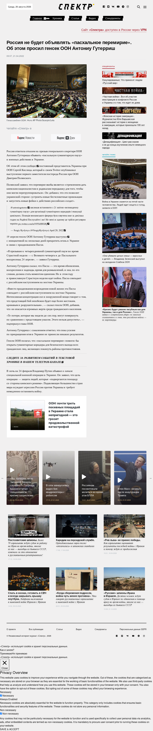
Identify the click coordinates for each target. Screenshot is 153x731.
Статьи (75, 18)
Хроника (57, 18)
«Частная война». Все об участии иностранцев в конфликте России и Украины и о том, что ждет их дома (121, 99)
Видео (92, 18)
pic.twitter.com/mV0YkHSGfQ (32, 223)
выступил (61, 236)
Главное (37, 18)
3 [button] (80, 507)
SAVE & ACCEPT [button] (9, 729)
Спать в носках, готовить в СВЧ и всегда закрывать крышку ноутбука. (27, 597)
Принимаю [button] (6, 653)
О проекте (11, 629)
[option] (23, 478)
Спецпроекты (112, 18)
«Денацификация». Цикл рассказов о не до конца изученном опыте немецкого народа (124, 144)
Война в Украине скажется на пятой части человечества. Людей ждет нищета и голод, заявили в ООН (123, 204)
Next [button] (150, 477)
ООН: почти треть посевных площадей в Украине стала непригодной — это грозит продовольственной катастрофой (64, 414)
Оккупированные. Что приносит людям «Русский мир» (122, 81)
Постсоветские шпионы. (27, 547)
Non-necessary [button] (8, 710)
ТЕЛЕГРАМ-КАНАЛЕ (48, 362)
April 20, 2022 (57, 230)
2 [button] (76, 507)
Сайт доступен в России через (113, 29)
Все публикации (36, 629)
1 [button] (72, 507)
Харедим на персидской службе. (75, 543)
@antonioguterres (19, 207)
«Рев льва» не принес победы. (124, 544)
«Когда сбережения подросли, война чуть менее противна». (76, 597)
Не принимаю (19, 653)
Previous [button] (2, 477)
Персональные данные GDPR (133, 629)
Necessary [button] (5, 692)
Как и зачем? (7, 650)
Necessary (8, 695)
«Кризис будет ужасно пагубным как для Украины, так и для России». (124, 314)
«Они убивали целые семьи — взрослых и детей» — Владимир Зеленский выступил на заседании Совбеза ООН (123, 258)
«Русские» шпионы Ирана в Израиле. (124, 598)
